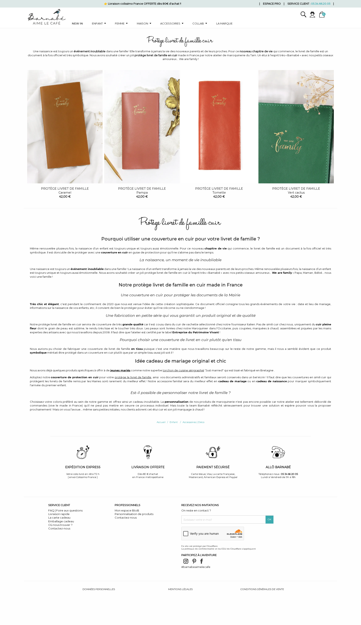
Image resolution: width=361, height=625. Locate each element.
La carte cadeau (59, 517)
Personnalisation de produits (134, 514)
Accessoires (170, 23)
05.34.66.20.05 (320, 3)
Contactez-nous (59, 528)
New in (77, 23)
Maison (142, 23)
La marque (224, 23)
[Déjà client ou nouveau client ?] (314, 15)
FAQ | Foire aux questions (65, 510)
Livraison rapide (59, 514)
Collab (198, 23)
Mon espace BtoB (127, 510)
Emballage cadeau (61, 521)
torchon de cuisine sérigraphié (183, 370)
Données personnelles (99, 589)
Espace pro (272, 3)
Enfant (97, 23)
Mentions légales (180, 589)
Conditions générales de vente (262, 589)
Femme (120, 23)
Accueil (161, 422)
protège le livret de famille (133, 377)
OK (269, 519)
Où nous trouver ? (60, 525)
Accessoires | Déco (193, 422)
